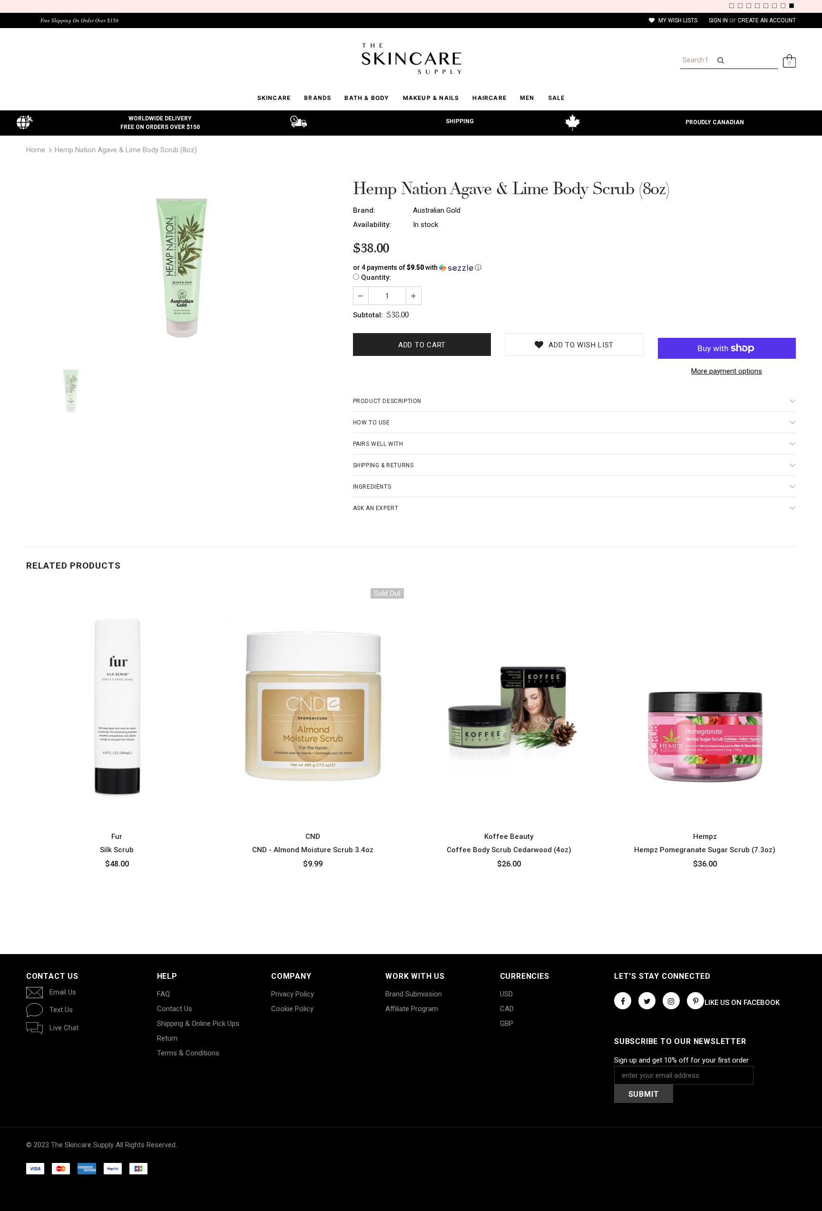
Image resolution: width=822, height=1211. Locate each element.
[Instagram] (671, 1000)
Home (35, 150)
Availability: (372, 224)
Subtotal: (368, 315)
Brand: (364, 210)
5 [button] (765, 5)
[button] (574, 267)
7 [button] (783, 5)
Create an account (767, 20)
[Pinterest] (695, 1000)
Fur (116, 836)
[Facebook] (622, 1000)
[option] (182, 267)
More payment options (726, 371)
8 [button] (791, 5)
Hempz (705, 836)
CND (312, 836)
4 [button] (757, 5)
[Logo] (411, 58)
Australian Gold (436, 210)
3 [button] (748, 5)
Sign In (719, 20)
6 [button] (774, 5)
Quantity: (376, 277)
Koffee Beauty (508, 836)
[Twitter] (647, 1000)
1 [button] (731, 5)
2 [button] (740, 5)
